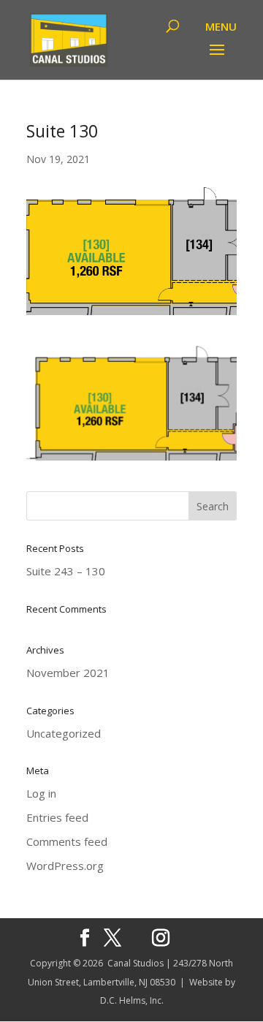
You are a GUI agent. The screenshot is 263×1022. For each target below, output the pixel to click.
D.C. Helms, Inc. (132, 1000)
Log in (41, 793)
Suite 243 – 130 (65, 571)
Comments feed (66, 841)
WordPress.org (65, 865)
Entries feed (57, 817)
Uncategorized (63, 733)
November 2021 (68, 672)
